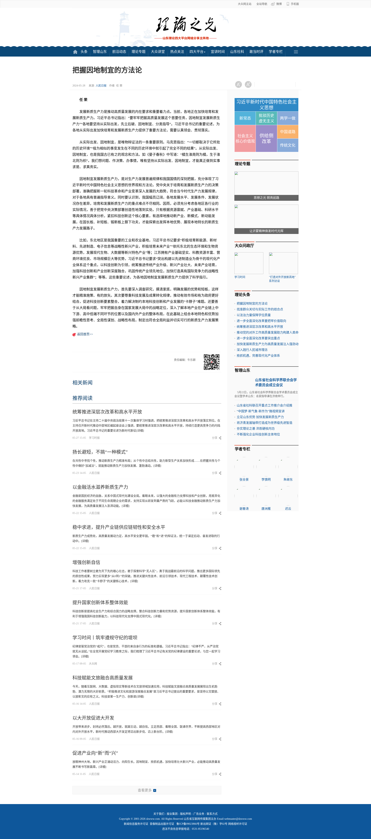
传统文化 (287, 145)
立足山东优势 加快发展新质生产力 (260, 417)
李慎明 (266, 479)
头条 (84, 52)
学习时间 (239, 277)
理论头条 (242, 295)
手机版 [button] (295, 4)
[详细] (140, 430)
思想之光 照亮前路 (266, 197)
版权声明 (185, 813)
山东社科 (237, 52)
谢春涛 (244, 508)
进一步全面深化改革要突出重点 (258, 338)
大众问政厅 (244, 246)
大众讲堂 (158, 52)
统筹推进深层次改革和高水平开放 (107, 411)
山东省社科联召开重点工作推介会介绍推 (264, 405)
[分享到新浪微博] (271, 84)
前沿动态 (119, 52)
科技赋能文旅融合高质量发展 (102, 677)
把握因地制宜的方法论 (252, 303)
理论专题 (139, 52)
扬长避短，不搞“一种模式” (100, 452)
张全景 (244, 479)
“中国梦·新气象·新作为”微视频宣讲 (261, 411)
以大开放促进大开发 (93, 717)
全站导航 (261, 4)
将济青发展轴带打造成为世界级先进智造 (264, 422)
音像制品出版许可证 (162, 823)
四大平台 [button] (196, 52)
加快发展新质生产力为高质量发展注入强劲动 (268, 344)
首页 (75, 52)
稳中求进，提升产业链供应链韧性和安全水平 (118, 527)
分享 (214, 437)
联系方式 (212, 813)
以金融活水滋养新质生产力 (100, 487)
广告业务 (198, 813)
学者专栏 (276, 52)
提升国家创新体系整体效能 (100, 602)
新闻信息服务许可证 (136, 823)
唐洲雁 (266, 508)
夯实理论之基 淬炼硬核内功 (256, 428)
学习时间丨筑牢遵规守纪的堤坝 (104, 637)
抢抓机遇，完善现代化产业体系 (258, 355)
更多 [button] (296, 52)
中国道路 (287, 132)
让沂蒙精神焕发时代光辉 (266, 231)
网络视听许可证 (237, 823)
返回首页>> (85, 334)
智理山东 (100, 52)
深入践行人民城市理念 (252, 349)
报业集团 (172, 813)
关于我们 (158, 813)
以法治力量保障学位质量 (254, 315)
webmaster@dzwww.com (238, 818)
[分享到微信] (262, 84)
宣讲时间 (218, 52)
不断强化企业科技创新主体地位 (258, 434)
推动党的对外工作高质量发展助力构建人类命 (268, 332)
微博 (279, 4)
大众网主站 (244, 4)
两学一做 (287, 118)
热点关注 (177, 52)
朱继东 (288, 479)
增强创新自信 (86, 562)
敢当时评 (256, 52)
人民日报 (101, 85)
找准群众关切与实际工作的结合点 (260, 309)
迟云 (288, 508)
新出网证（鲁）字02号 (213, 823)
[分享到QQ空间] (281, 84)
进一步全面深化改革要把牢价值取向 (261, 321)
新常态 (245, 118)
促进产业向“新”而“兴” (95, 753)
